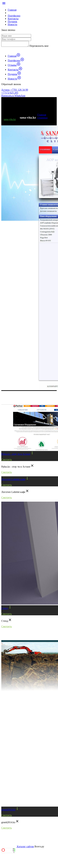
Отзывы (14, 65)
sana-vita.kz (10, 119)
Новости (12, 24)
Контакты (13, 18)
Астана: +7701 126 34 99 (14, 89)
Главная (12, 9)
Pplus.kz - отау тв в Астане (15, 454)
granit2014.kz (8, 809)
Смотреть (6, 459)
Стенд (4, 608)
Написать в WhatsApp (13, 95)
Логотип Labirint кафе (13, 479)
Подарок (12, 21)
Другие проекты (15, 399)
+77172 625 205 (9, 92)
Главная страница (42, 116)
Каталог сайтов (25, 846)
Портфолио (14, 15)
